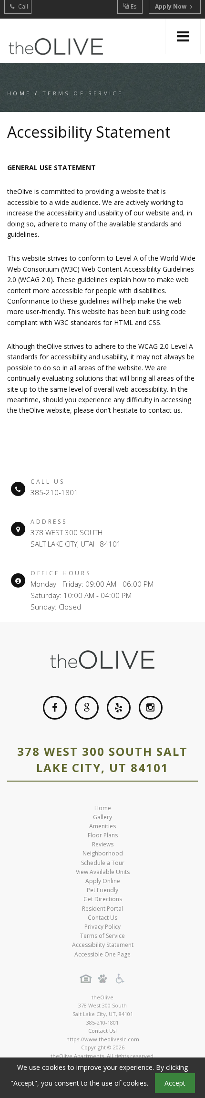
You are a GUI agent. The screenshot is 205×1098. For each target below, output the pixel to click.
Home (19, 93)
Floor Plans (103, 835)
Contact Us (102, 918)
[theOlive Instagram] (151, 708)
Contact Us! (102, 1030)
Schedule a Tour (102, 863)
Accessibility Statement (102, 945)
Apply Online (102, 881)
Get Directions (102, 899)
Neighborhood (102, 853)
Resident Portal (102, 909)
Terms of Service (102, 936)
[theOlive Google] (87, 708)
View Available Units (103, 872)
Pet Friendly (102, 890)
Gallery (102, 817)
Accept (174, 1083)
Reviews (102, 844)
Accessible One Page (102, 954)
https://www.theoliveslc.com (102, 1039)
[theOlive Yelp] (119, 708)
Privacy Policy (102, 927)
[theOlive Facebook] (55, 708)
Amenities (102, 826)
